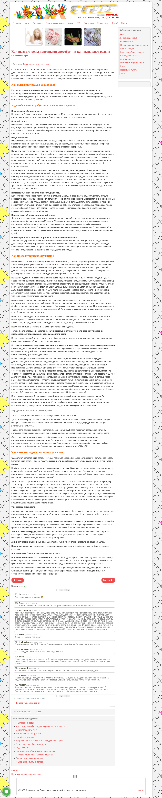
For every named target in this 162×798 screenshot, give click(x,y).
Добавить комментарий (28, 703)
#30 (16, 603)
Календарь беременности (132, 52)
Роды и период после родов (36, 64)
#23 (16, 675)
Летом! (115, 23)
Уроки (70, 23)
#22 (16, 685)
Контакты (15, 770)
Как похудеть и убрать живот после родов (35, 751)
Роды (122, 66)
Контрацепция (127, 48)
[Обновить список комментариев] (25, 586)
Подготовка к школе (55, 23)
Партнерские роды (25, 723)
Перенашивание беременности (31, 744)
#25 (16, 657)
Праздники (89, 23)
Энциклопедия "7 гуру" (26, 730)
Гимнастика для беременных (29, 758)
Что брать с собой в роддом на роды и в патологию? (40, 726)
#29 (16, 610)
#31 (16, 594)
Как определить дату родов (28, 733)
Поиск (124, 23)
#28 (16, 635)
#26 (16, 649)
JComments (112, 706)
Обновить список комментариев (31, 699)
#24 (16, 668)
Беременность (126, 41)
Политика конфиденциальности (26, 774)
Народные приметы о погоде (29, 762)
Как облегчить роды (25, 737)
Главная (17, 23)
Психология (102, 23)
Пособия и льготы (128, 70)
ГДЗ (78, 23)
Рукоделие (38, 23)
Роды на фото (22, 748)
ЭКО (122, 73)
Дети (121, 34)
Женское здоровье (128, 38)
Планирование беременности (134, 45)
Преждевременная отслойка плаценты (34, 755)
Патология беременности (132, 63)
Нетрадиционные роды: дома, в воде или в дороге (39, 740)
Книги (26, 23)
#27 (16, 642)
